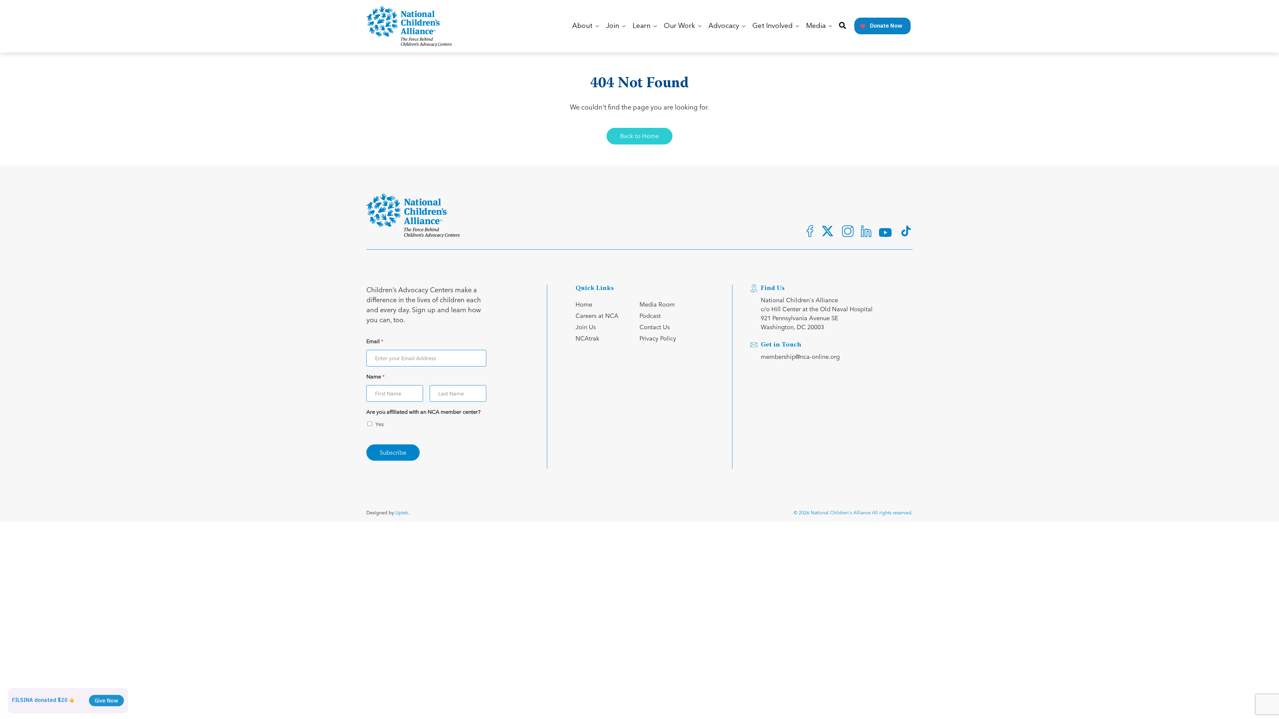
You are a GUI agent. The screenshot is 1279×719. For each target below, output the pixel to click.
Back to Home (639, 135)
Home (584, 304)
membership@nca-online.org (800, 356)
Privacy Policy (658, 338)
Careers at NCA (597, 315)
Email (374, 341)
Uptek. (402, 512)
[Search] (842, 26)
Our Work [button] (680, 26)
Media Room (657, 304)
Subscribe (393, 452)
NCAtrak (587, 338)
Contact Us (655, 326)
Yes (379, 424)
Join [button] (613, 26)
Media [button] (816, 26)
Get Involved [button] (773, 26)
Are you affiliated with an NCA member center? (423, 411)
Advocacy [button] (724, 26)
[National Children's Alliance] (409, 26)
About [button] (583, 26)
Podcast (650, 315)
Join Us (586, 326)
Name (375, 376)
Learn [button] (642, 26)
